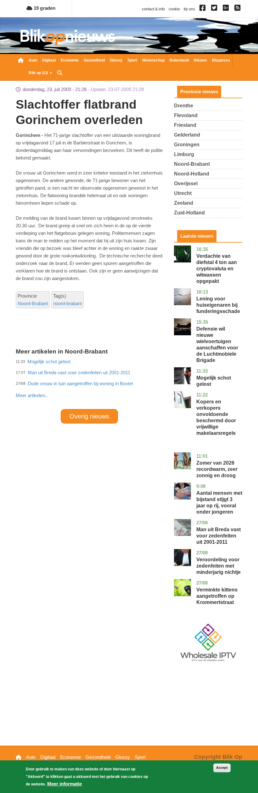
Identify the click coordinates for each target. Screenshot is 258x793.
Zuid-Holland (189, 212)
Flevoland (186, 115)
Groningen (186, 144)
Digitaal (49, 60)
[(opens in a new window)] (203, 9)
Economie (70, 60)
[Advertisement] (130, 381)
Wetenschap (153, 60)
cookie (174, 9)
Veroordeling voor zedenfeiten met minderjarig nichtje (218, 566)
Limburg (184, 154)
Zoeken (59, 73)
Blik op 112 (39, 73)
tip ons (189, 9)
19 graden (43, 8)
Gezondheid (94, 60)
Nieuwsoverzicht (21, 61)
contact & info (153, 9)
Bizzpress (221, 60)
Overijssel (186, 183)
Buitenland (179, 60)
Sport (132, 60)
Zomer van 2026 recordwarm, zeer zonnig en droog (217, 469)
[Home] (67, 37)
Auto (33, 60)
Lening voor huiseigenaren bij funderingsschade (218, 305)
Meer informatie (64, 783)
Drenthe (183, 105)
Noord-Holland (191, 173)
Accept (222, 767)
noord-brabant (67, 303)
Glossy (116, 60)
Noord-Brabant (33, 303)
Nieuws (200, 60)
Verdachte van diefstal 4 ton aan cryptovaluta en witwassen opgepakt (216, 268)
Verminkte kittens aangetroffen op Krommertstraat (217, 596)
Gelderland (187, 135)
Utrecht (183, 193)
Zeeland (183, 203)
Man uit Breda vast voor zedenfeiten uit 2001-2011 (218, 536)
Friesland (185, 125)
